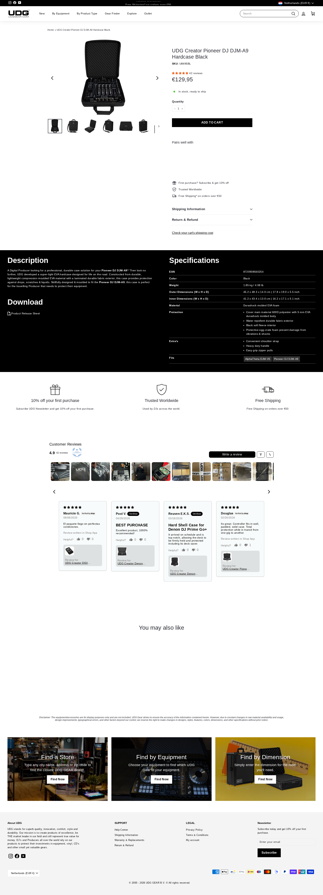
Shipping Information (188, 209)
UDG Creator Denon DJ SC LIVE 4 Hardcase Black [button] (130, 563)
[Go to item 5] (141, 471)
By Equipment (60, 13)
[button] (180, 73)
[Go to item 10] (242, 471)
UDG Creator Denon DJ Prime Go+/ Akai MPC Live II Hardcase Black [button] (183, 573)
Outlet (148, 13)
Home (50, 30)
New (42, 13)
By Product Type (87, 13)
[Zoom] (103, 76)
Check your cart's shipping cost (192, 232)
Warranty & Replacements (129, 840)
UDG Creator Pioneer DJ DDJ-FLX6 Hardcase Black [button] (236, 568)
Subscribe (263, 829)
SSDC (165, 887)
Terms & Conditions (197, 835)
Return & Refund (185, 220)
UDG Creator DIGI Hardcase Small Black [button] (78, 562)
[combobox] (269, 13)
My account (192, 840)
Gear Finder (112, 13)
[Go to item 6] (161, 471)
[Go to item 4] (120, 471)
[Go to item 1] (60, 471)
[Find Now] (57, 769)
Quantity (178, 101)
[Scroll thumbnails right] (269, 472)
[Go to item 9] (221, 471)
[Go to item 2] (80, 471)
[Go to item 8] (201, 471)
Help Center (121, 829)
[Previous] (51, 77)
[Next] (156, 77)
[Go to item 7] (181, 471)
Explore (132, 13)
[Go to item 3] (100, 471)
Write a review (232, 454)
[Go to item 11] (262, 471)
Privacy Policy (194, 829)
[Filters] (261, 454)
